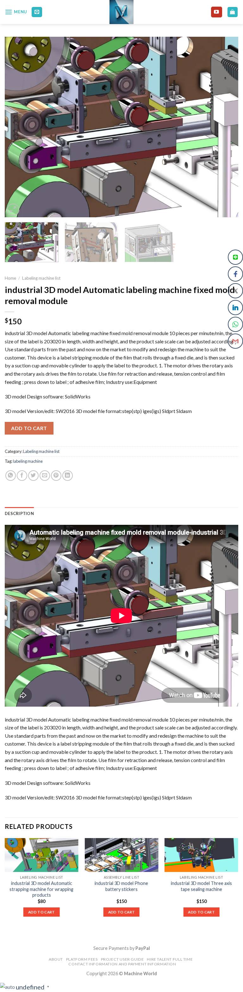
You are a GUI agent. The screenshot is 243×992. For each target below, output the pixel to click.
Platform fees (82, 959)
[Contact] (37, 12)
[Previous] (17, 127)
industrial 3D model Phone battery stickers (121, 886)
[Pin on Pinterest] (56, 475)
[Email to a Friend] (45, 475)
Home (10, 278)
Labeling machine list (41, 278)
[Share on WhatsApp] (10, 475)
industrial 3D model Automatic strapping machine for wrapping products (41, 889)
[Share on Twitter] (33, 475)
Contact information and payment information (122, 964)
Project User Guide (122, 959)
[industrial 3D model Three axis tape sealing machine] (201, 855)
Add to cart (29, 428)
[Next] (225, 127)
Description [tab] (19, 513)
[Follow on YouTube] (216, 12)
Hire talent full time (170, 959)
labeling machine (28, 461)
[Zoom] (13, 210)
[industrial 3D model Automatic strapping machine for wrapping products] (41, 855)
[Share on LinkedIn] (67, 475)
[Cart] (232, 12)
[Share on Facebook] (22, 475)
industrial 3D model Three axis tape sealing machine (201, 886)
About (56, 959)
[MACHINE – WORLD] (121, 12)
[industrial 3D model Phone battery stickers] (121, 855)
